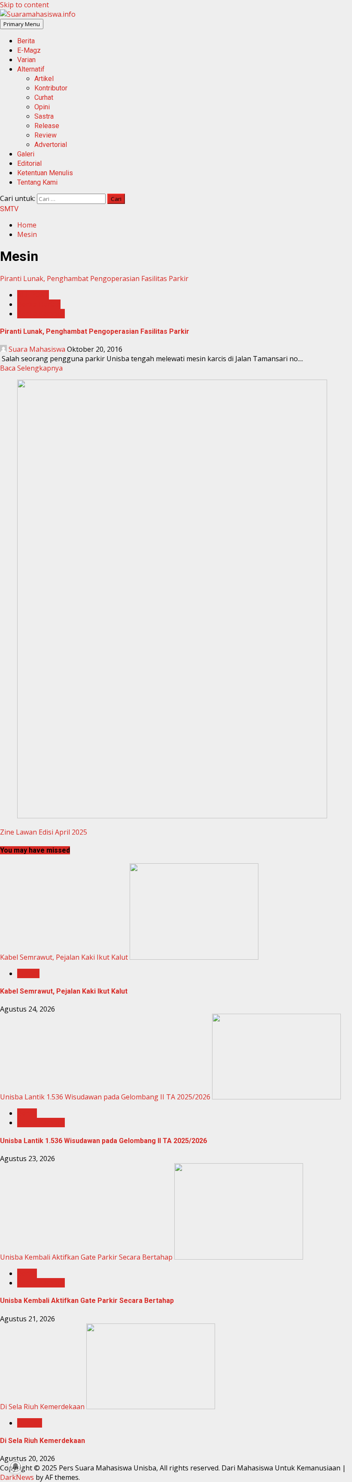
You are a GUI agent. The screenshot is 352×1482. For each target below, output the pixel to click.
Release (46, 126)
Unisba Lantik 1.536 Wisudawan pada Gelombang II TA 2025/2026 (105, 1097)
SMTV (9, 209)
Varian (26, 60)
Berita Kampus (41, 313)
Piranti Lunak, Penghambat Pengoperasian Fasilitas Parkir (94, 278)
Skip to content (24, 4)
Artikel (44, 79)
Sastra (44, 116)
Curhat (43, 97)
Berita (26, 41)
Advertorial (50, 145)
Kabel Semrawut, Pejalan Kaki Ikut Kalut (64, 957)
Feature (29, 1423)
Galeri (25, 154)
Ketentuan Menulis (45, 173)
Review (45, 135)
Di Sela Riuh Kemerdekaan (42, 1406)
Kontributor (50, 88)
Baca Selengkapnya (31, 368)
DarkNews (17, 1477)
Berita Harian (39, 304)
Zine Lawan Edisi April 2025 (43, 832)
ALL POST (33, 294)
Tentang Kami (37, 182)
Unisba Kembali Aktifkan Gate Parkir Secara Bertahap (86, 1257)
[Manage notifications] (15, 1466)
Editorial (29, 163)
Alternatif (31, 69)
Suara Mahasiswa (37, 349)
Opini (42, 107)
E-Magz (29, 50)
